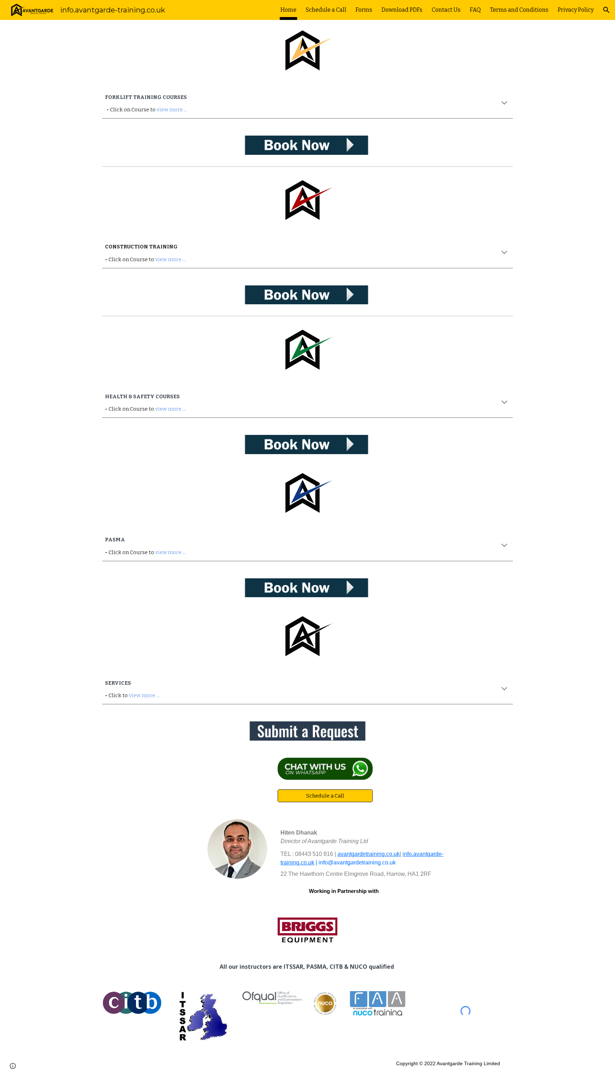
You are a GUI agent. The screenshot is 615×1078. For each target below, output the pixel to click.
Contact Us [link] (446, 9)
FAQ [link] (475, 9)
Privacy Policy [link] (576, 9)
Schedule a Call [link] (326, 9)
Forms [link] (364, 9)
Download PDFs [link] (402, 9)
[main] (307, 103)
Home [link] (288, 9)
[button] (606, 10)
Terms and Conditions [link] (519, 9)
